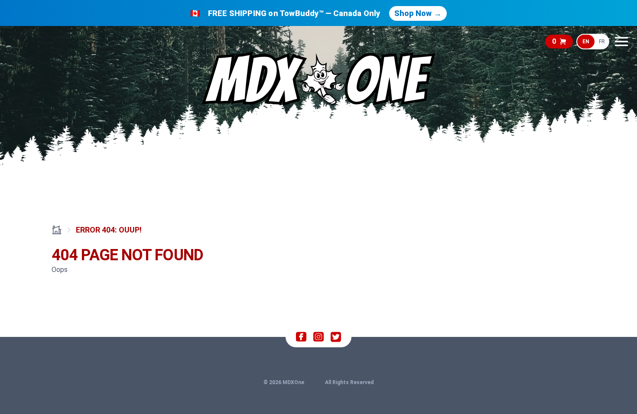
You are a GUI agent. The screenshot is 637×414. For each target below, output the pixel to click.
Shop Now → (418, 13)
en (585, 42)
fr (602, 42)
